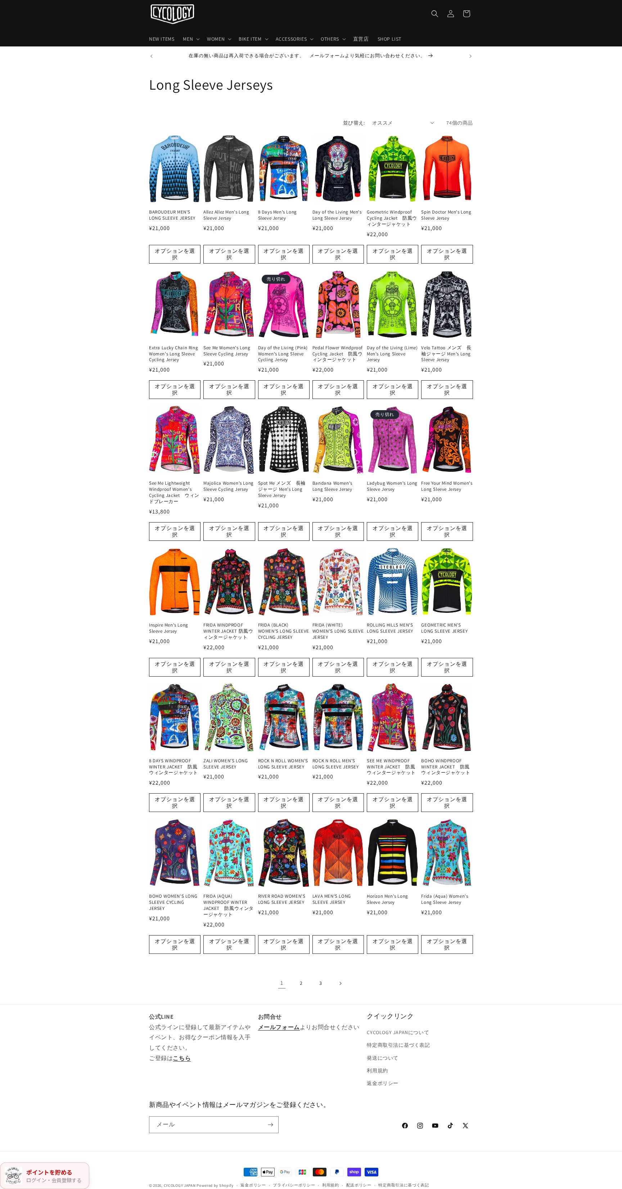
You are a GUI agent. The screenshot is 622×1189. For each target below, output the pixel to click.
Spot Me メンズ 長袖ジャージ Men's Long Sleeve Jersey (282, 489)
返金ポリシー (382, 1083)
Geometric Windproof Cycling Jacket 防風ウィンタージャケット (392, 218)
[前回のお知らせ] (151, 56)
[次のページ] (340, 983)
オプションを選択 (175, 254)
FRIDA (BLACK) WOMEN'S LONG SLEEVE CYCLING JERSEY (283, 631)
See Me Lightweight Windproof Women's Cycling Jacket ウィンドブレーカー (174, 492)
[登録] (270, 1124)
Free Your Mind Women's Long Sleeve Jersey (446, 486)
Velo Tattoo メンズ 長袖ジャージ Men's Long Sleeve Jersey (446, 354)
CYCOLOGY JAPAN (180, 1185)
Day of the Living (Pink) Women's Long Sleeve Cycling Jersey (283, 354)
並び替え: (354, 123)
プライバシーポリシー (294, 1185)
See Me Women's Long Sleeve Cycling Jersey (226, 351)
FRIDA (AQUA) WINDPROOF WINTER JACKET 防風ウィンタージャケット (228, 905)
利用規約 (377, 1070)
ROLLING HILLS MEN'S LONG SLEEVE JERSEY (390, 628)
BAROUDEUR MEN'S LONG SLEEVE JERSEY (172, 215)
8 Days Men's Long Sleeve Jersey (277, 215)
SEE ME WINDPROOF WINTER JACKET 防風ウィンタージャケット (391, 767)
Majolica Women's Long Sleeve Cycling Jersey (228, 486)
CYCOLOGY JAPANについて (398, 1032)
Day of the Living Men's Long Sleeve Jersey (337, 215)
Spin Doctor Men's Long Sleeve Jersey (446, 215)
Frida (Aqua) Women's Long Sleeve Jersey (444, 899)
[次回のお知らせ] (470, 56)
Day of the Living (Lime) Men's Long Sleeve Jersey (392, 354)
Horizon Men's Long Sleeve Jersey (387, 899)
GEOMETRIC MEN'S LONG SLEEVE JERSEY (444, 628)
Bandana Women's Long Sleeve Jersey (332, 486)
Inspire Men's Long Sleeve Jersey (168, 628)
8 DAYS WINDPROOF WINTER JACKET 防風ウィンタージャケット (173, 767)
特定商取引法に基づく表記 (398, 1045)
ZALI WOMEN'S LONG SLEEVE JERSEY (225, 764)
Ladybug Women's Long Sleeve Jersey (392, 486)
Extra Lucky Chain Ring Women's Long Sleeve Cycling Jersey (173, 354)
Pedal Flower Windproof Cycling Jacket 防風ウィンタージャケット (337, 354)
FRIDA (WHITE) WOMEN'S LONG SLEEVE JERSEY (338, 631)
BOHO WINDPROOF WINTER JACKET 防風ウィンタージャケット (445, 767)
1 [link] (281, 983)
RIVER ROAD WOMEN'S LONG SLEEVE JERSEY (282, 899)
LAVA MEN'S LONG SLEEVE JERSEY (331, 899)
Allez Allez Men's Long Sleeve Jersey (226, 215)
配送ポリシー (358, 1185)
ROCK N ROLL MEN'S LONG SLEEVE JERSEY (335, 764)
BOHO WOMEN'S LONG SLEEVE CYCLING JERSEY (173, 902)
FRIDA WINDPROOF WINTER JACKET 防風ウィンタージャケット (228, 631)
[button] (191, 38)
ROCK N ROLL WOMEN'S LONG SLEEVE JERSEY (283, 764)
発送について (382, 1058)
